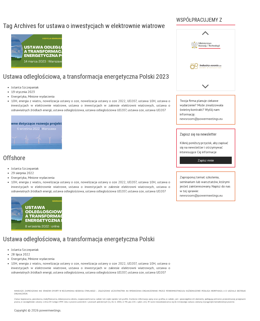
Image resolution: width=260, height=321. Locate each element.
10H (14, 101)
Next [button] (205, 31)
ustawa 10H (147, 101)
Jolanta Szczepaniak (25, 87)
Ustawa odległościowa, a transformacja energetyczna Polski (79, 239)
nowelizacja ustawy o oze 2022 (103, 101)
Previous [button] (205, 84)
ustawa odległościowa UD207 (105, 110)
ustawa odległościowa (68, 110)
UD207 (131, 101)
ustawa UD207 (155, 110)
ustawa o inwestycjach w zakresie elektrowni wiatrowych (111, 105)
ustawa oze (136, 110)
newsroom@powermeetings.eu (201, 119)
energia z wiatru (30, 101)
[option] (206, 49)
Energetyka (18, 96)
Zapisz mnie (206, 160)
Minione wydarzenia (41, 96)
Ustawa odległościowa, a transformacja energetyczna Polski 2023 (86, 76)
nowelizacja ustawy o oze (61, 101)
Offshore (14, 158)
